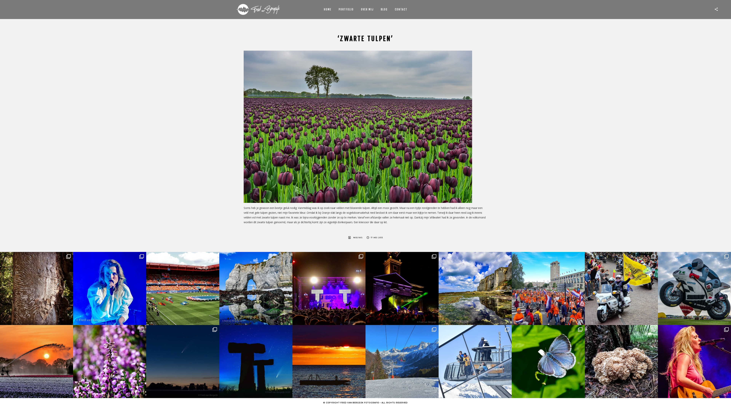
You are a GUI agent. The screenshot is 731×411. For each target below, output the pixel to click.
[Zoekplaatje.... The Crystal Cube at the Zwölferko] (475, 361)
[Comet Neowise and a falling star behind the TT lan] (255, 361)
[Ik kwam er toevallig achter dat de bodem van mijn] (621, 361)
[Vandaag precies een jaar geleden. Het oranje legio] (548, 288)
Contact (401, 9)
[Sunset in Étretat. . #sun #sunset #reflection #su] (329, 361)
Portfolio (346, 9)
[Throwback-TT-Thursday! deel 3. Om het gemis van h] (694, 361)
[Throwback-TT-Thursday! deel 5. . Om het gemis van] (621, 288)
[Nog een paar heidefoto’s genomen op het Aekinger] (109, 361)
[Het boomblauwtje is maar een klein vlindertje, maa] (548, 361)
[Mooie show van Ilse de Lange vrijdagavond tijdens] (109, 288)
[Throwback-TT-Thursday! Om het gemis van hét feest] (329, 288)
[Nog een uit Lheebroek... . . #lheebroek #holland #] (36, 361)
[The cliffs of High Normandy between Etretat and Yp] (475, 288)
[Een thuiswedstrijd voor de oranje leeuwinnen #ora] (182, 288)
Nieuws (357, 237)
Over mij (367, 9)
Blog (384, 9)
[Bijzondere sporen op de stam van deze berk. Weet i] (36, 288)
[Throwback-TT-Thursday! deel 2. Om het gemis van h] (402, 288)
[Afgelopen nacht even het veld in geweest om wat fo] (182, 361)
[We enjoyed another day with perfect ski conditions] (402, 361)
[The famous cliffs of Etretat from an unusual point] (255, 288)
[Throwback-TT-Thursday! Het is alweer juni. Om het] (694, 288)
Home (327, 9)
